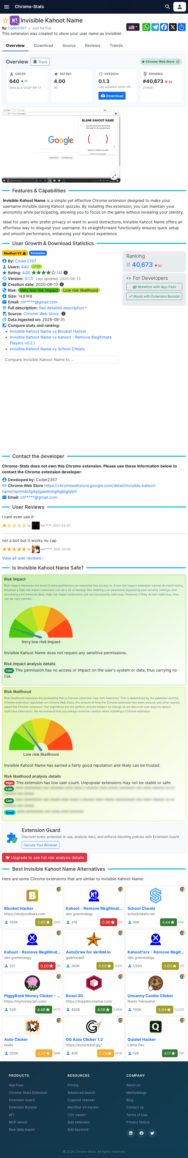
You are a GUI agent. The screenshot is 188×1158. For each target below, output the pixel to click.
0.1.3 (29, 278)
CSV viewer (77, 1115)
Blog (129, 1100)
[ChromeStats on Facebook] (141, 1133)
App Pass (16, 1085)
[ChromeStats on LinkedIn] (130, 1133)
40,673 (147, 264)
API (11, 1115)
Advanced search (81, 1093)
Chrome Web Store (160, 61)
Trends (116, 45)
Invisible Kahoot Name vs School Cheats (47, 348)
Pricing (73, 1085)
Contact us (135, 1107)
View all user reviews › (23, 558)
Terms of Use (136, 1115)
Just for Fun (41, 28)
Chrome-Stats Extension (28, 1093)
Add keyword (78, 1129)
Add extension (79, 1122)
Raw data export (22, 1129)
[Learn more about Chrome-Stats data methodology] (63, 313)
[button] (7, 6)
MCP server (18, 1122)
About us (133, 1085)
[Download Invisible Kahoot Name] (116, 86)
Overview (15, 45)
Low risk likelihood (80, 290)
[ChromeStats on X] (152, 1133)
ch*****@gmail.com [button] (39, 302)
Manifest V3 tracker (83, 1107)
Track (42, 62)
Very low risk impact (39, 290)
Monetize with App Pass (156, 287)
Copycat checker (81, 1100)
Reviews (92, 45)
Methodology (136, 1093)
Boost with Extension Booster (156, 296)
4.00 (42, 272)
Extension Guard (22, 1100)
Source (69, 45)
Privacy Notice (138, 1122)
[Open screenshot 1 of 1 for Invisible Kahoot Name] (61, 146)
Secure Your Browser (40, 845)
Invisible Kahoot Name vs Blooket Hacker (48, 331)
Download (43, 45)
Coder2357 (17, 28)
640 (25, 266)
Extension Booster (23, 1107)
